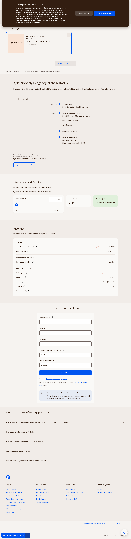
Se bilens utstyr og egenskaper (16, 502)
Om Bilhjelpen (70, 489)
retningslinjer (78, 382)
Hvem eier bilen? (71, 499)
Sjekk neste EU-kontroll (74, 492)
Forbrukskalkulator (42, 489)
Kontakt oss (100, 489)
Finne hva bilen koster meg (14, 492)
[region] (65, 13)
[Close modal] (69, 35)
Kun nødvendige (84, 13)
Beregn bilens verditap (43, 492)
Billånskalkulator (41, 496)
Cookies (117, 524)
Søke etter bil (10, 489)
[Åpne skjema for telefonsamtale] (124, 532)
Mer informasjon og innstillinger (30, 22)
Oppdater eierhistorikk (24, 165)
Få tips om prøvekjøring (13, 509)
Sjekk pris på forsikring (15, 535)
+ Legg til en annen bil (65, 63)
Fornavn (42, 328)
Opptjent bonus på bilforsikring (50, 350)
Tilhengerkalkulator (42, 502)
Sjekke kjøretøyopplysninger (15, 499)
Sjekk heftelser (71, 496)
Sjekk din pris (65, 372)
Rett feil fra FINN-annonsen (105, 492)
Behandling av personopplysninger (94, 524)
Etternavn (42, 339)
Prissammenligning (12, 506)
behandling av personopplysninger (56, 379)
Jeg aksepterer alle (104, 13)
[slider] (38, 204)
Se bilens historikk (12, 496)
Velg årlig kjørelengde (46, 360)
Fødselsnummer (44, 317)
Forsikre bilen (10, 512)
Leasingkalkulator (42, 499)
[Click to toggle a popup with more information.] (36, 247)
